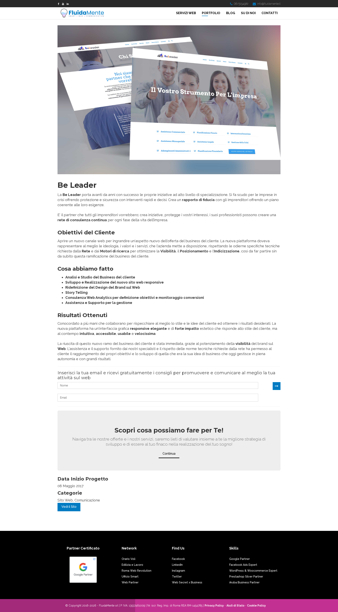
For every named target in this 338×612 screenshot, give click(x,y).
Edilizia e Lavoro (132, 564)
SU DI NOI (248, 13)
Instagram (178, 570)
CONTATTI (270, 13)
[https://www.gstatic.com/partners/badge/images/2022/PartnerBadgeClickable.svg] (83, 571)
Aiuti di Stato (235, 605)
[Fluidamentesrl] (58, 4)
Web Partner (130, 582)
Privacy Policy (214, 605)
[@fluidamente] (63, 4)
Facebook (178, 558)
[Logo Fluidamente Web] (83, 13)
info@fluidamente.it (268, 3)
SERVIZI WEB (186, 13)
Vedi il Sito (68, 507)
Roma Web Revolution (136, 570)
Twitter (177, 576)
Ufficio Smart (130, 576)
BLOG (230, 13)
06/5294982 (241, 3)
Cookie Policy (256, 605)
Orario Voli (128, 558)
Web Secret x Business (187, 582)
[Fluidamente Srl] (68, 4)
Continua (169, 453)
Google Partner (239, 558)
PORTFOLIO (211, 13)
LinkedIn (177, 564)
